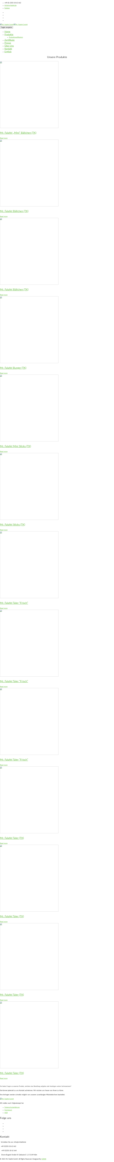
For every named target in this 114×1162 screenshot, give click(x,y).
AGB (6, 1113)
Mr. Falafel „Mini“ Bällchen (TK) (18, 133)
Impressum (8, 1110)
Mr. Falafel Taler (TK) (12, 838)
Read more (3, 138)
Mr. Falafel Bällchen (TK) (14, 211)
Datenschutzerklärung (11, 1107)
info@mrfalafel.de (10, 5)
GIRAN (43, 1159)
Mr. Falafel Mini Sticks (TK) (15, 446)
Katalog (7, 8)
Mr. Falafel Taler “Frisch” (14, 603)
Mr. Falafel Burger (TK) (13, 368)
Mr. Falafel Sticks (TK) (12, 524)
